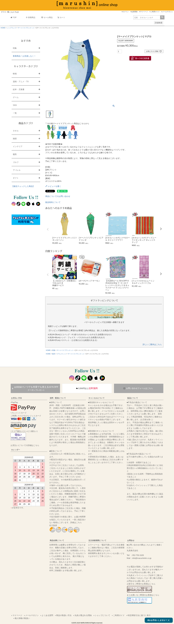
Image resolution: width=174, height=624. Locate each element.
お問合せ (130, 540)
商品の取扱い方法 (63, 615)
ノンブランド (11, 28)
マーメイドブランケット (26, 28)
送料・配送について (58, 398)
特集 (53, 350)
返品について (132, 398)
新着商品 (31, 17)
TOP (14, 17)
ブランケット (61, 354)
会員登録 (134, 12)
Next (160, 228)
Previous (47, 229)
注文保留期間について (97, 540)
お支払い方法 (16, 398)
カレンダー (15, 450)
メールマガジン (167, 12)
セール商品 (48, 17)
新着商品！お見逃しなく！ (24, 56)
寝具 (53, 354)
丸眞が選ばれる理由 (83, 615)
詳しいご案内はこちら (152, 344)
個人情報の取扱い (22, 618)
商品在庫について (57, 540)
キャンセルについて (97, 398)
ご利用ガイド (155, 12)
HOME (3, 28)
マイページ (144, 12)
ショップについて (102, 615)
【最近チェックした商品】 (23, 186)
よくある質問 (47, 615)
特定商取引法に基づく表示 (139, 615)
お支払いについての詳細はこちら (25, 445)
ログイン (126, 12)
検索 (162, 17)
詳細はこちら (76, 522)
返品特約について (53, 202)
